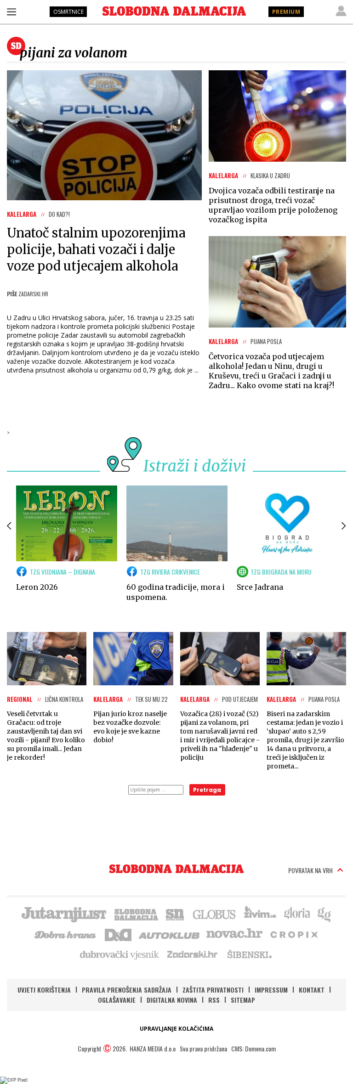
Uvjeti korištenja (44, 989)
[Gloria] (297, 913)
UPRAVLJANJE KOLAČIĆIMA (176, 1029)
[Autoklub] (169, 934)
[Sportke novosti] (175, 913)
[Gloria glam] (325, 913)
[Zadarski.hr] (192, 954)
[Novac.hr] (234, 934)
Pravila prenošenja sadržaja (126, 989)
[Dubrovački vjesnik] (120, 954)
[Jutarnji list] (63, 913)
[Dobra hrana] (65, 934)
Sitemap (243, 1000)
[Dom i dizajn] (118, 934)
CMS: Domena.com (253, 1048)
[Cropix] (293, 934)
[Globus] (215, 913)
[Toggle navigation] (11, 11)
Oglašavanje (117, 1000)
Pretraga (207, 790)
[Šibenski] (249, 954)
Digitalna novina (172, 1000)
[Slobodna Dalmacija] (174, 11)
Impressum (271, 989)
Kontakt (312, 989)
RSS (214, 1000)
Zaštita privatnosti (213, 989)
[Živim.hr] (260, 913)
